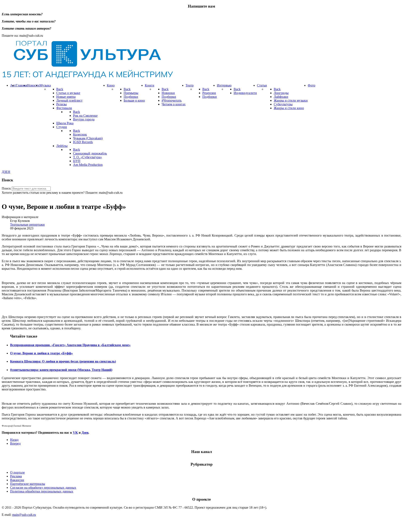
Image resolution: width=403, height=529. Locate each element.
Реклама (16, 476)
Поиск (6, 188)
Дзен (84, 432)
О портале (17, 472)
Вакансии (17, 480)
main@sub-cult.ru (24, 514)
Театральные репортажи (27, 224)
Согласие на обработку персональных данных (43, 487)
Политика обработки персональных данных (41, 491)
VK (75, 432)
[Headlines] (87, 78)
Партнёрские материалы (27, 484)
